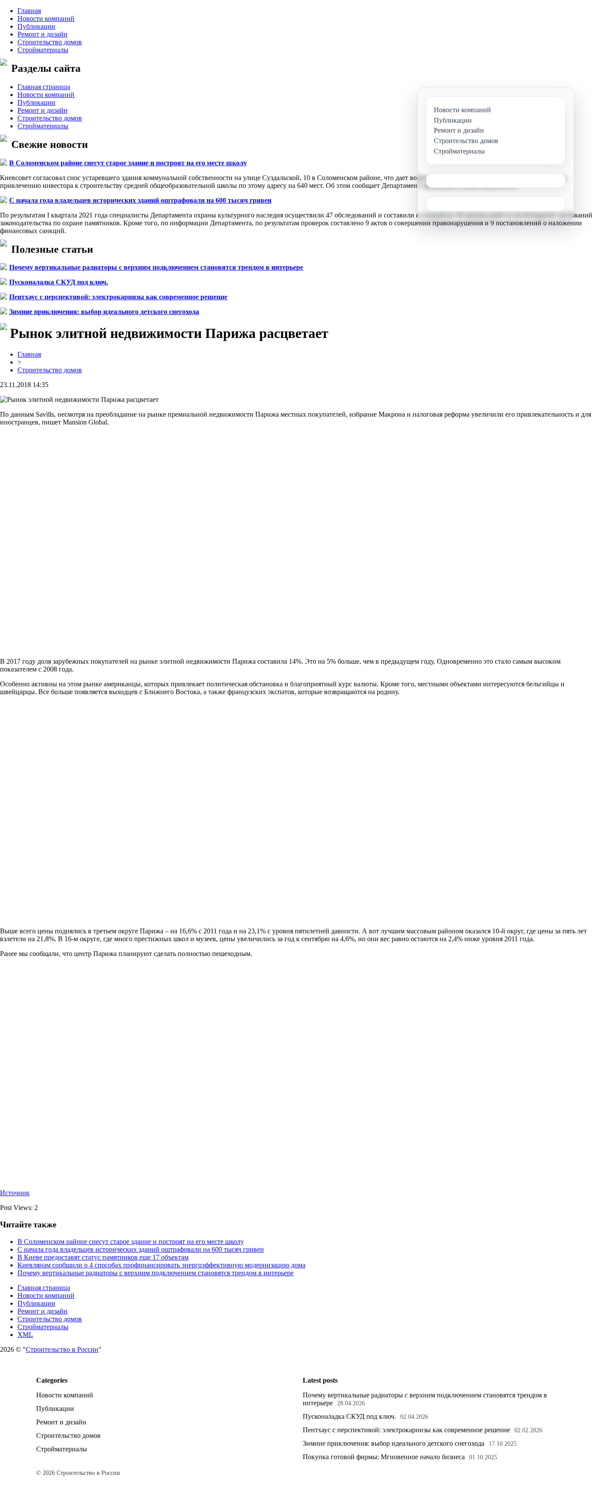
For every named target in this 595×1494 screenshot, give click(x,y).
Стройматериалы (42, 49)
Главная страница (43, 86)
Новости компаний (45, 18)
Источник (15, 1193)
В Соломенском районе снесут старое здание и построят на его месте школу (128, 163)
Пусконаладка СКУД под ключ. (58, 282)
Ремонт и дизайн (42, 34)
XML (25, 1334)
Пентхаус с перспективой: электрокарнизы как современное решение (118, 297)
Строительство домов (49, 42)
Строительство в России (62, 1349)
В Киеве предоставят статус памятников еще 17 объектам (103, 1257)
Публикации (36, 26)
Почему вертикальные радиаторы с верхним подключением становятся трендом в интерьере (156, 267)
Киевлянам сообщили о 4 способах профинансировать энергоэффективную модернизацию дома (161, 1265)
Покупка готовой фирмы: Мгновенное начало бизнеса (384, 1457)
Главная (29, 10)
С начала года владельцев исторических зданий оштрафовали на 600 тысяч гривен (140, 200)
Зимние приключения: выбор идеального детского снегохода (104, 311)
